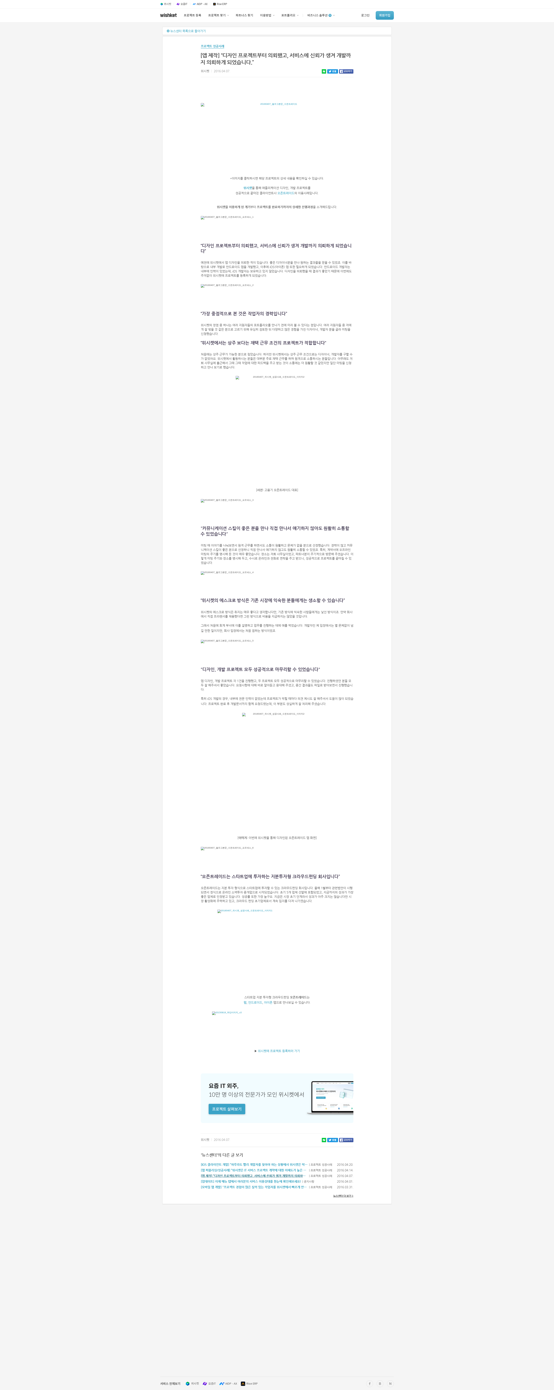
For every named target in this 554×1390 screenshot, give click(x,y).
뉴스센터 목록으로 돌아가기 (187, 31)
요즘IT (212, 1383)
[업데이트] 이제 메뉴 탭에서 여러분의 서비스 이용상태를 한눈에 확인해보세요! (251, 1181)
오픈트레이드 (285, 193)
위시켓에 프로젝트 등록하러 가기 (279, 1051)
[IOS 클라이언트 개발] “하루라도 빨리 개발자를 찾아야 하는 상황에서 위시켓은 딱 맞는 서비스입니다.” (266, 1164)
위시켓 (247, 188)
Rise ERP (252, 1383)
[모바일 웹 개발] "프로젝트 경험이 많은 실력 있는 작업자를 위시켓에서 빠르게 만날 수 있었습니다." (264, 1187)
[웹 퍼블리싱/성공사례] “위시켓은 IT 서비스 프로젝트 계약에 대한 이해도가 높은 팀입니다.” (259, 1170)
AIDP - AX (231, 1383)
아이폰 (268, 1002)
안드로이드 (255, 1002)
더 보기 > (343, 1195)
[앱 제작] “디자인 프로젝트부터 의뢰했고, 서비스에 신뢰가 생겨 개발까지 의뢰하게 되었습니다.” (261, 1175)
